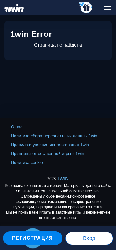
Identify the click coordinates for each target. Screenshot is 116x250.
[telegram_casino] (85, 8)
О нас (16, 126)
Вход (89, 238)
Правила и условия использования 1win (50, 144)
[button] (105, 224)
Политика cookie (27, 162)
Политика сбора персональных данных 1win (54, 135)
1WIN (63, 178)
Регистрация (32, 238)
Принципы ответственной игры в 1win (47, 153)
